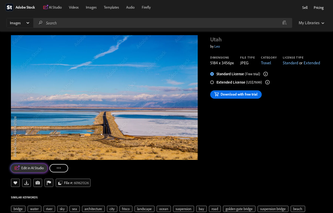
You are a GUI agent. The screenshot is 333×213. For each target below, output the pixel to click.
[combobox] (162, 23)
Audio (130, 7)
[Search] (40, 23)
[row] (18, 209)
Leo (217, 46)
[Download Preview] (26, 183)
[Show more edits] (58, 168)
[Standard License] (265, 74)
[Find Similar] (37, 183)
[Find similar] (284, 23)
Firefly (146, 7)
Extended (312, 62)
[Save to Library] (15, 183)
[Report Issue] (48, 183)
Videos (74, 7)
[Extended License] (267, 82)
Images (91, 7)
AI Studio (55, 7)
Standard (290, 62)
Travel (266, 62)
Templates (111, 7)
